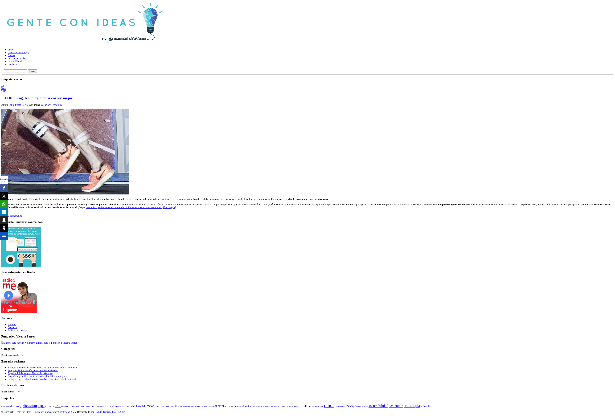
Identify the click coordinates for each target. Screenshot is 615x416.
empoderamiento (162, 406)
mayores (262, 406)
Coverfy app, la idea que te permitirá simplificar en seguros (37, 376)
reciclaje (351, 406)
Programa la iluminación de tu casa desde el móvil (33, 370)
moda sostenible (301, 406)
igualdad (205, 406)
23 (2, 85)
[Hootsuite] (4, 228)
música (319, 406)
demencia (100, 406)
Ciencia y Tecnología (18, 52)
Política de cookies (17, 330)
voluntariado (426, 406)
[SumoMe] (4, 236)
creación (70, 406)
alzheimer (14, 406)
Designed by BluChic (114, 412)
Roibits (98, 412)
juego (240, 406)
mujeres (312, 406)
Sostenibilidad (15, 61)
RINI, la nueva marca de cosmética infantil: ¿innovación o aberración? (43, 367)
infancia (212, 406)
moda (291, 406)
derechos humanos (113, 406)
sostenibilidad (378, 406)
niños (329, 405)
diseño (138, 406)
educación (148, 406)
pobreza (342, 406)
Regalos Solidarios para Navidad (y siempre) (30, 373)
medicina (269, 406)
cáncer (94, 406)
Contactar (12, 64)
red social (359, 406)
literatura (247, 406)
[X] (4, 196)
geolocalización (189, 406)
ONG (337, 406)
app (41, 405)
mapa (255, 406)
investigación (231, 406)
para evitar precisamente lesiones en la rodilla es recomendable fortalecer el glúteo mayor (130, 207)
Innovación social (16, 58)
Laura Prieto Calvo (18, 104)
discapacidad (128, 406)
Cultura (11, 55)
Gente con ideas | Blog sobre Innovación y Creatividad (42, 412)
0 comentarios (15, 215)
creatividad (79, 406)
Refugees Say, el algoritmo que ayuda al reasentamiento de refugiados (43, 379)
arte (58, 406)
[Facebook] (4, 188)
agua (8, 406)
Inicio (10, 49)
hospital (198, 406)
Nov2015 (3, 90)
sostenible (396, 406)
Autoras (12, 324)
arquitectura (49, 406)
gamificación (176, 406)
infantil (219, 406)
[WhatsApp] (4, 204)
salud (366, 406)
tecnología (412, 406)
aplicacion (28, 405)
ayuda (63, 406)
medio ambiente (281, 406)
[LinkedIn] (4, 212)
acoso (3, 406)
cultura (87, 406)
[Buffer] (4, 220)
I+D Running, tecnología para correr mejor (37, 98)
